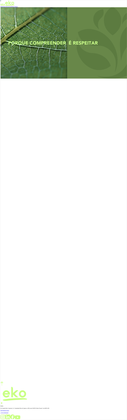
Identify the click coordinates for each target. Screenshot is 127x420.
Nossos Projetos (4, 163)
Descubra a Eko (4, 92)
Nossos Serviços (4, 154)
